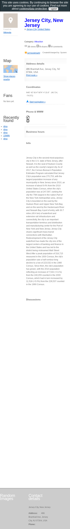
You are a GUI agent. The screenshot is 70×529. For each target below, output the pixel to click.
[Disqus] (45, 346)
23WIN (6, 135)
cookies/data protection (33, 8)
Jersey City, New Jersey (43, 22)
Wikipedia (7, 32)
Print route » (31, 75)
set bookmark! (33, 53)
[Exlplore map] (10, 72)
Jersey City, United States (38, 29)
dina (5, 126)
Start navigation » (37, 102)
